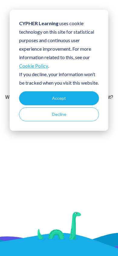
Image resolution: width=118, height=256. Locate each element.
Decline (59, 114)
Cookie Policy (33, 66)
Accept (59, 98)
